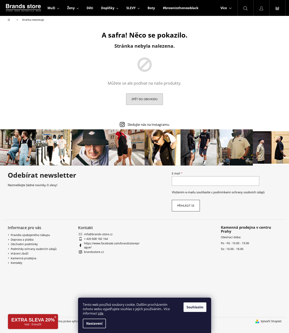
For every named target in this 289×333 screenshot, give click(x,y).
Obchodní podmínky (24, 244)
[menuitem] (53, 8)
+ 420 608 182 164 (96, 239)
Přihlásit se (185, 205)
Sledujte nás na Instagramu (148, 124)
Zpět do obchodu (144, 99)
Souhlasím (195, 307)
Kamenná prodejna (23, 258)
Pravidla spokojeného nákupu (30, 235)
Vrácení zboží (19, 253)
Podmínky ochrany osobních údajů (34, 249)
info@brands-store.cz (98, 234)
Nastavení (94, 323)
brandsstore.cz (94, 252)
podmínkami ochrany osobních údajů (239, 192)
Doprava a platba (22, 239)
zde (100, 313)
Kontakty (16, 263)
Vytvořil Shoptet (271, 321)
